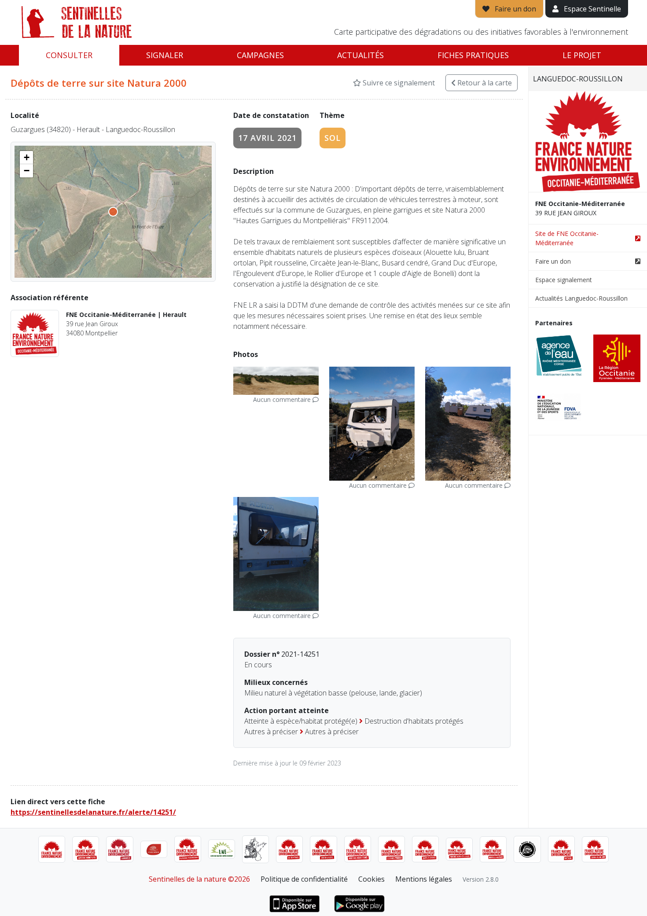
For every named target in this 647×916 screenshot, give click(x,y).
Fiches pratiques (473, 55)
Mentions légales (423, 879)
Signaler (164, 55)
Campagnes (260, 55)
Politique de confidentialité (304, 879)
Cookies (371, 879)
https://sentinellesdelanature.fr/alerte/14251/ (93, 812)
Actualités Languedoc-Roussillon (581, 298)
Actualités (360, 55)
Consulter (69, 55)
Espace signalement (563, 280)
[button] (26, 157)
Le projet (581, 55)
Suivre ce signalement (398, 83)
